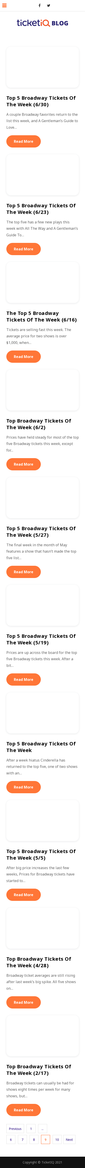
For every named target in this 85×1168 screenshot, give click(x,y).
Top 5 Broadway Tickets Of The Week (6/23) (41, 208)
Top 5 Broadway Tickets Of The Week (41, 746)
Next (69, 1139)
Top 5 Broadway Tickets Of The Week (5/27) (41, 531)
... (42, 1129)
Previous (15, 1129)
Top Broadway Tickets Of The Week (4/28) (38, 962)
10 (57, 1139)
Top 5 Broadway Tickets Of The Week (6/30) (41, 101)
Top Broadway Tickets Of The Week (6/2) (38, 423)
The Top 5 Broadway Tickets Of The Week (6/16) (41, 316)
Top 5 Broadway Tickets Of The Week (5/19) (41, 639)
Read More (23, 141)
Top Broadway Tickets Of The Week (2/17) (38, 1069)
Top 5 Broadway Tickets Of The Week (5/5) (41, 854)
